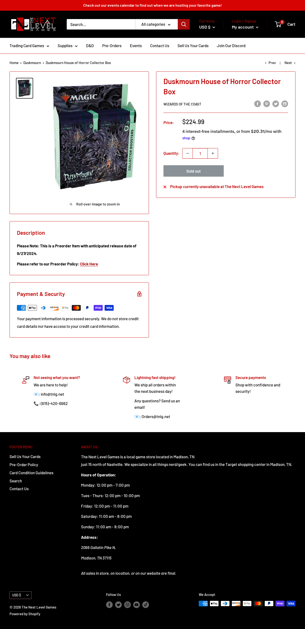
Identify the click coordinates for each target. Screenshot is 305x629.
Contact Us (159, 45)
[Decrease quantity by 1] (188, 153)
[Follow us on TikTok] (145, 604)
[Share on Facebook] (257, 103)
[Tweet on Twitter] (275, 103)
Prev (272, 62)
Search (16, 480)
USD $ (16, 595)
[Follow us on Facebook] (109, 604)
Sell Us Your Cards (193, 45)
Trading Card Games (27, 45)
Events (136, 45)
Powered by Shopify (25, 614)
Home (14, 62)
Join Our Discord (231, 45)
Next (288, 62)
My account (243, 27)
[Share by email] (284, 103)
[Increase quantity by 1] (213, 153)
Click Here (89, 263)
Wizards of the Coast (182, 104)
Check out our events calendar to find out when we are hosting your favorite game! (152, 5)
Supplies (65, 45)
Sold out (193, 171)
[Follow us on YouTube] (136, 604)
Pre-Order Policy (24, 464)
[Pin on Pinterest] (266, 103)
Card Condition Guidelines (31, 472)
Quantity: (171, 153)
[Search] (184, 24)
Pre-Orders (112, 45)
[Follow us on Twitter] (118, 604)
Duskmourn (32, 62)
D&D (90, 45)
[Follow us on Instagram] (127, 604)
